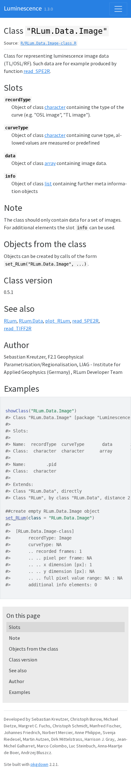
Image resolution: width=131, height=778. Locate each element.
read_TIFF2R (17, 328)
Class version (23, 659)
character (55, 107)
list (48, 183)
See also (18, 670)
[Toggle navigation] (118, 9)
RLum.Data (31, 321)
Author (16, 681)
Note (14, 638)
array (50, 163)
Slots (14, 627)
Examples (19, 692)
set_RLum (15, 517)
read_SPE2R (37, 71)
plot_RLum (57, 321)
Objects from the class (33, 649)
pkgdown (39, 764)
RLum (10, 321)
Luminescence (23, 8)
